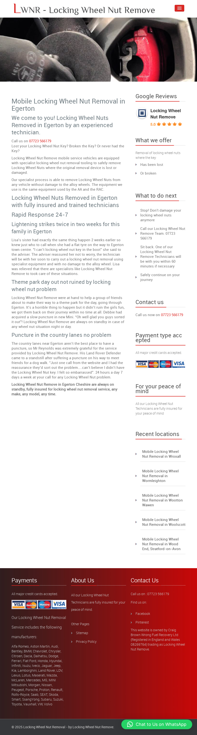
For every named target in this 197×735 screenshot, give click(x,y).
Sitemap (82, 633)
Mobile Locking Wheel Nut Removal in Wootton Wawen (162, 500)
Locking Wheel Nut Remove (165, 113)
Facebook (142, 613)
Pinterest (142, 622)
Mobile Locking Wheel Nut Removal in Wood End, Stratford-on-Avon (161, 544)
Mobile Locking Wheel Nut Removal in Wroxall (161, 454)
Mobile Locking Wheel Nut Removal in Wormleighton (160, 475)
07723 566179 (40, 140)
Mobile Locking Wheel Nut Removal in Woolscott (163, 522)
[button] (156, 724)
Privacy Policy (86, 641)
